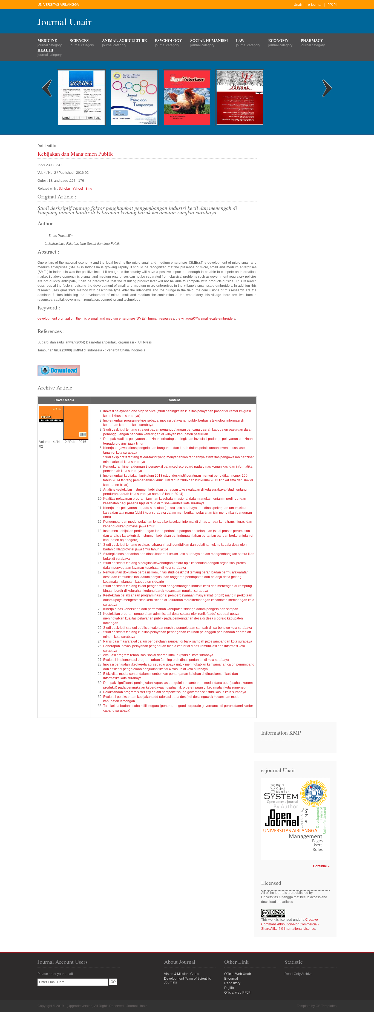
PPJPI (331, 5)
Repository (232, 983)
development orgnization (56, 318)
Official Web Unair (237, 974)
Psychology (168, 40)
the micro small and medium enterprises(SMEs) (111, 318)
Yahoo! (78, 189)
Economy (278, 40)
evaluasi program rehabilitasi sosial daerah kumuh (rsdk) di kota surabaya (158, 655)
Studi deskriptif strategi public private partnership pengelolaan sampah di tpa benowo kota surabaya (177, 628)
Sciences (79, 40)
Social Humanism (209, 40)
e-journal (314, 5)
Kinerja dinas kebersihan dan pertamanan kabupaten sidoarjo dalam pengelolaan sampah (170, 609)
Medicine (47, 40)
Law (240, 40)
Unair (298, 5)
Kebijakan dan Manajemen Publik (75, 153)
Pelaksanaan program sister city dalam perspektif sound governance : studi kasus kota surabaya (174, 692)
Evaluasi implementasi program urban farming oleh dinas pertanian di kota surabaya (166, 660)
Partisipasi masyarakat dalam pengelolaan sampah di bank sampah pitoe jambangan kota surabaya (177, 641)
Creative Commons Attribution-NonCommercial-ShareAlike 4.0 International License (290, 924)
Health (45, 50)
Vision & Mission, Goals (181, 974)
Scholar (64, 189)
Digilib (229, 988)
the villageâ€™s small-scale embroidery (205, 318)
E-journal (231, 978)
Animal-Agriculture (124, 40)
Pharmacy (312, 40)
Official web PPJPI (237, 992)
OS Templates (326, 1006)
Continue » (321, 866)
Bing (88, 189)
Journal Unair (64, 21)
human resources (161, 318)
